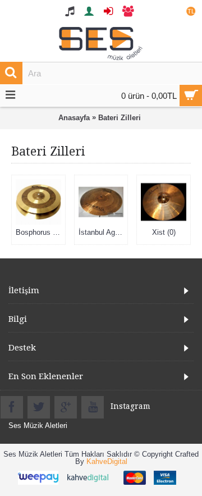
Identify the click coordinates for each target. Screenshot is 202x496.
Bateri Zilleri (119, 117)
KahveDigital (106, 461)
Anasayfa (74, 117)
